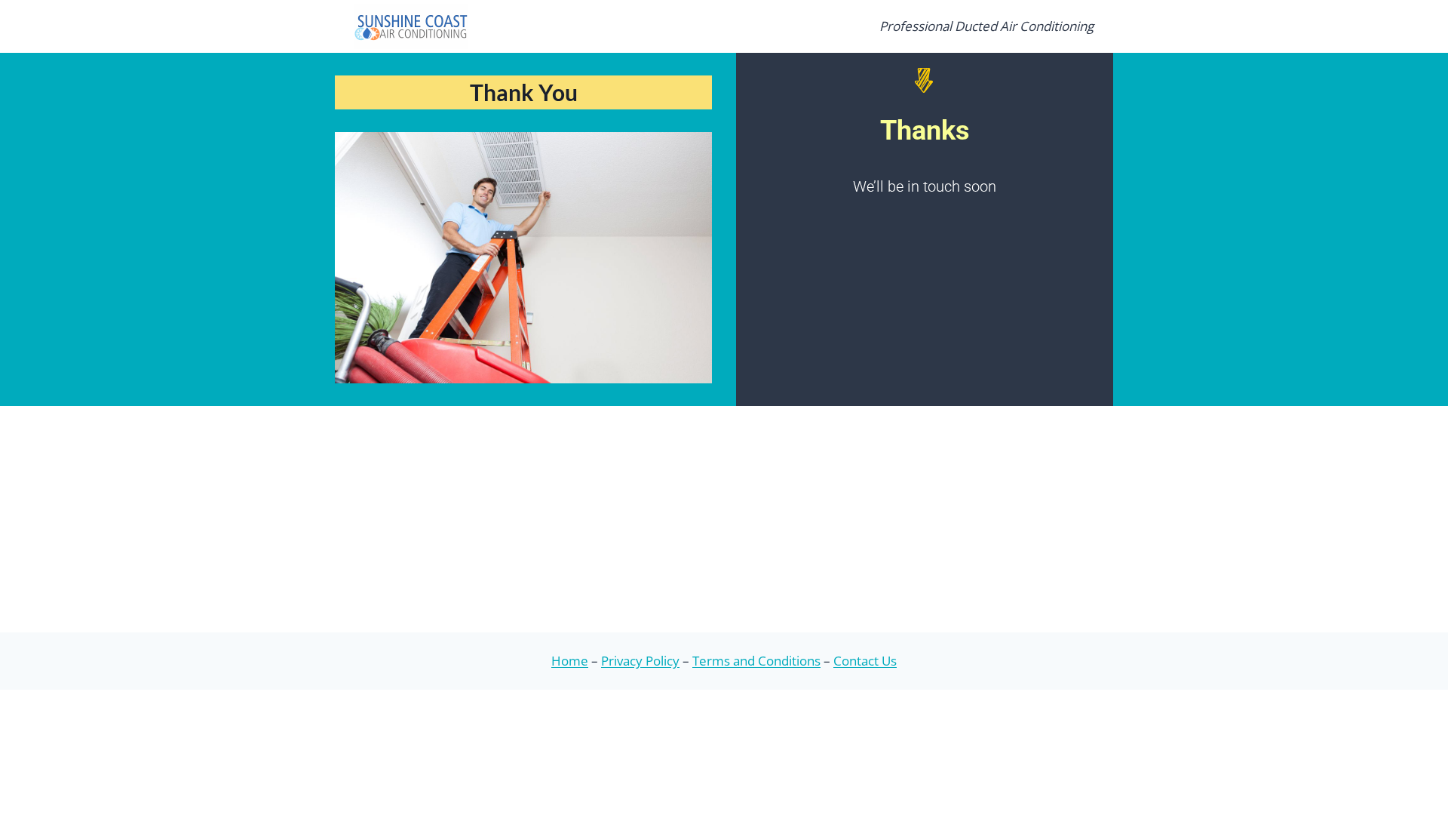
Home (569, 660)
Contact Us (865, 660)
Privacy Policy (640, 660)
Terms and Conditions (756, 660)
